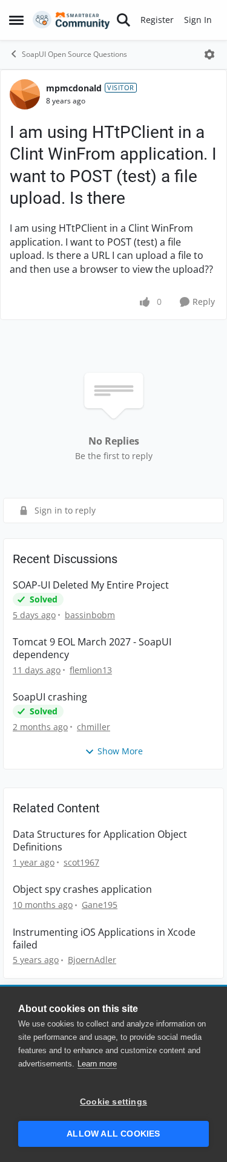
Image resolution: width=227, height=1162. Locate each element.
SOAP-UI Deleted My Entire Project (91, 585)
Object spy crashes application (82, 889)
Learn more (97, 1063)
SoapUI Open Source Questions (74, 54)
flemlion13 (91, 670)
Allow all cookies (113, 1133)
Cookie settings (113, 1101)
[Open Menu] (209, 54)
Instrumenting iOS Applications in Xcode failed (104, 938)
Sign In (198, 19)
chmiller (93, 727)
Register (157, 19)
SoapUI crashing (50, 697)
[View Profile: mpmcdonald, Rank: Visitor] (25, 94)
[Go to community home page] (71, 20)
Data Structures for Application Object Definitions (100, 841)
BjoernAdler (92, 959)
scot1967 (81, 862)
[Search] (123, 20)
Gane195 (99, 904)
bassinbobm (90, 615)
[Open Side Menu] (16, 20)
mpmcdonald (74, 88)
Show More (120, 751)
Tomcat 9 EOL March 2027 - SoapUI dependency (92, 648)
